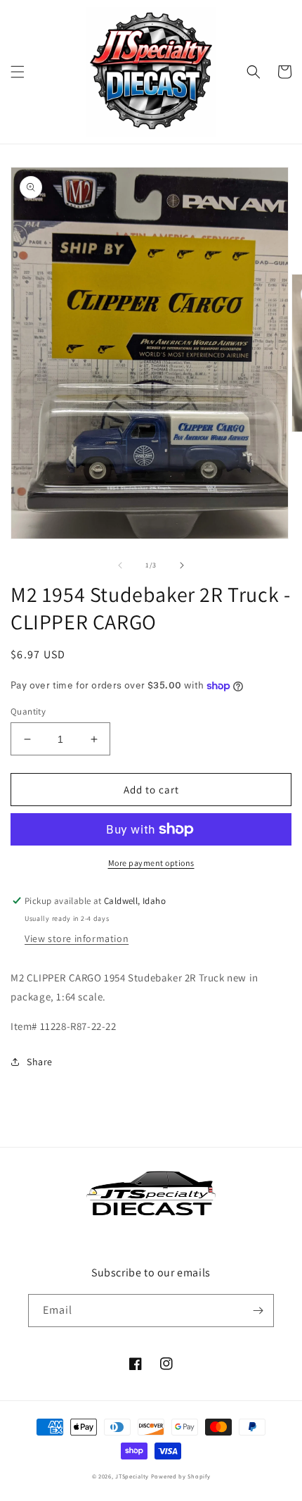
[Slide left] (120, 565)
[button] (17, 71)
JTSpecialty (132, 1476)
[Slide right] (181, 565)
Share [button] (40, 1061)
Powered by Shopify (181, 1476)
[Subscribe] (257, 1310)
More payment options (151, 863)
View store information (77, 938)
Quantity (28, 711)
